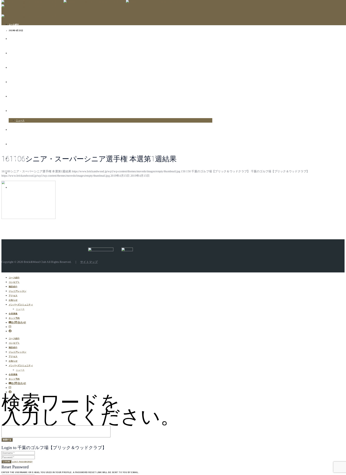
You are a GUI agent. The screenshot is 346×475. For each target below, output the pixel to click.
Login (6, 462)
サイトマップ (89, 261)
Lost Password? (22, 462)
